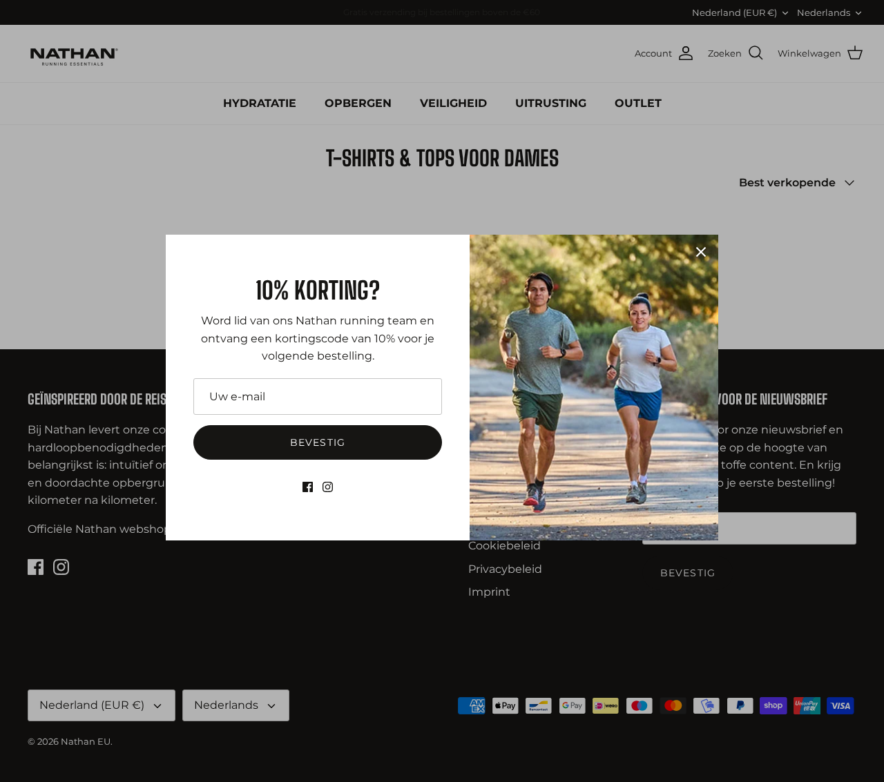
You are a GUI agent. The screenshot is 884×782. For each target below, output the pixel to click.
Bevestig (317, 442)
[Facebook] (307, 487)
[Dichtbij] (701, 252)
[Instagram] (328, 487)
